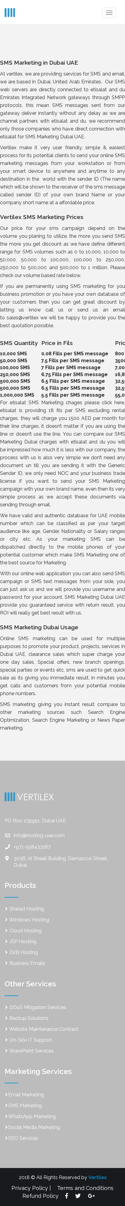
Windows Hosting (28, 920)
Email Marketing (26, 1095)
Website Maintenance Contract (43, 1029)
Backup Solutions (28, 1018)
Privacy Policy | (31, 1188)
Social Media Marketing (34, 1127)
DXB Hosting (23, 952)
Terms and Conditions (85, 1188)
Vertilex (97, 1177)
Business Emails (26, 963)
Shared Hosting (26, 909)
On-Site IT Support (30, 1040)
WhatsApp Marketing (32, 1116)
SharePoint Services (31, 1051)
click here (113, 402)
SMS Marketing (25, 1105)
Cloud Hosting (25, 931)
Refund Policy (40, 1196)
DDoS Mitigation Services (37, 1007)
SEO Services (23, 1138)
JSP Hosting (22, 941)
